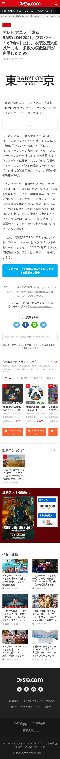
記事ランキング (13, 450)
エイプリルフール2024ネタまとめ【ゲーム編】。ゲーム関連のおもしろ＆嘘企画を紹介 (14, 580)
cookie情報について (30, 706)
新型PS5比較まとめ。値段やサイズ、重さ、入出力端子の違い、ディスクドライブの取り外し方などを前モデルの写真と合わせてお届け (44, 651)
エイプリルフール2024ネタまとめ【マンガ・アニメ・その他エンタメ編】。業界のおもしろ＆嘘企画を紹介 (14, 651)
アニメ (43, 16)
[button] (47, 507)
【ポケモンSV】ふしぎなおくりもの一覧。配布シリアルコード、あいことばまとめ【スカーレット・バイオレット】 (14, 616)
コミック (51, 377)
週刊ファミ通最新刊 (16, 492)
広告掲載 (47, 706)
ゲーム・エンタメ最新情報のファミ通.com (19, 16)
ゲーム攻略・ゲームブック (29, 377)
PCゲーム (28, 10)
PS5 (19, 10)
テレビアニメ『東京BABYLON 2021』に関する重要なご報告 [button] (30, 270)
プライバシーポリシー (32, 700)
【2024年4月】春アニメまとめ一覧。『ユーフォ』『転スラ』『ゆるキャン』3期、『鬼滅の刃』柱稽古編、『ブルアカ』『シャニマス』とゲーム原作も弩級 (44, 615)
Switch (11, 10)
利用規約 (50, 700)
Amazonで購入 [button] (14, 432)
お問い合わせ (11, 700)
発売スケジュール (44, 10)
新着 (4, 10)
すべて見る (53, 362)
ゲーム (8, 377)
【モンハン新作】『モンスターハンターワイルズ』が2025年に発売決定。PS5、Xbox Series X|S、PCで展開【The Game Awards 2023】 (13, 474)
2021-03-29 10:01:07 (41, 306)
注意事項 (13, 706)
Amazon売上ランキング (19, 361)
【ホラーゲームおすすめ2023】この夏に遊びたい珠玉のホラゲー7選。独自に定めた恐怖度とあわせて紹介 (44, 580)
